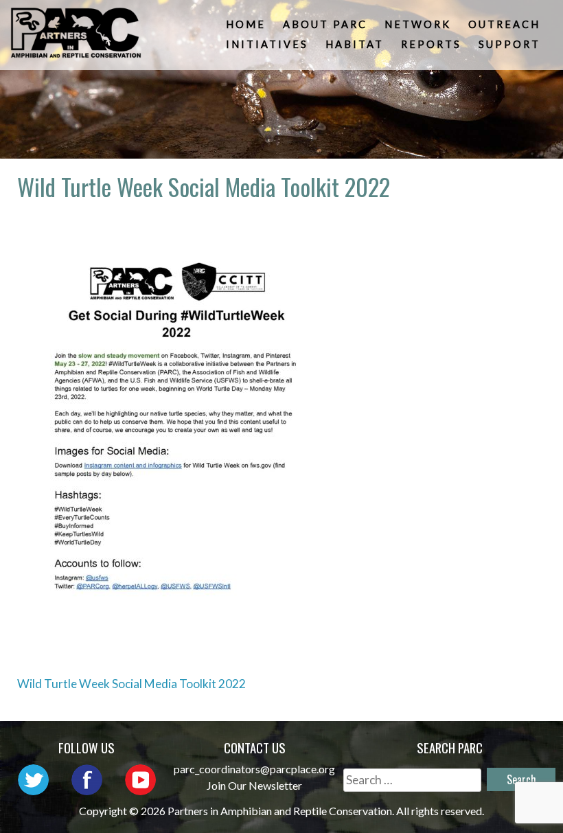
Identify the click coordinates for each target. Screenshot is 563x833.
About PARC (325, 24)
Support (509, 44)
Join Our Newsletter (254, 785)
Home (246, 24)
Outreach (504, 24)
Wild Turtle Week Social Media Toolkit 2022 (131, 683)
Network (417, 24)
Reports (431, 44)
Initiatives (267, 44)
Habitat (354, 44)
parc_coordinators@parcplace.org (254, 768)
